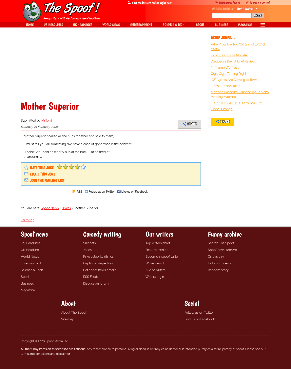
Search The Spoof (221, 243)
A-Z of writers (155, 270)
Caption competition (98, 263)
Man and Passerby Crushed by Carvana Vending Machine (240, 94)
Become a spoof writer (162, 256)
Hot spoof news (219, 263)
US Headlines (30, 243)
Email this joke (42, 174)
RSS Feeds (91, 277)
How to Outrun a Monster (229, 55)
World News (30, 256)
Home (30, 25)
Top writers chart (158, 243)
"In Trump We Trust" (225, 67)
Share (191, 124)
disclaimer (63, 354)
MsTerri (46, 120)
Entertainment (31, 263)
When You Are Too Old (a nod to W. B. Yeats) (238, 47)
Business (27, 283)
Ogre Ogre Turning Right (228, 74)
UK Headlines (30, 250)
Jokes (87, 250)
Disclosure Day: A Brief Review (233, 61)
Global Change (221, 109)
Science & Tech (32, 270)
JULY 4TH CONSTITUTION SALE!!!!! (236, 103)
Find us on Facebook (199, 319)
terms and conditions (35, 354)
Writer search (155, 263)
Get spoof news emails (99, 270)
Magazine (28, 290)
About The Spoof (73, 312)
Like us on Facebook (134, 191)
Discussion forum (229, 3)
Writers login (155, 277)
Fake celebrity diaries (98, 256)
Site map (67, 319)
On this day (216, 256)
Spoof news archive (222, 250)
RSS (79, 191)
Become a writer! (259, 3)
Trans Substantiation (225, 86)
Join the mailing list (47, 180)
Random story (218, 270)
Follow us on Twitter (102, 191)
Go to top (27, 220)
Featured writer (157, 250)
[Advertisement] (111, 66)
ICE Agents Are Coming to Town (234, 80)
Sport (25, 277)
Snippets (89, 243)
